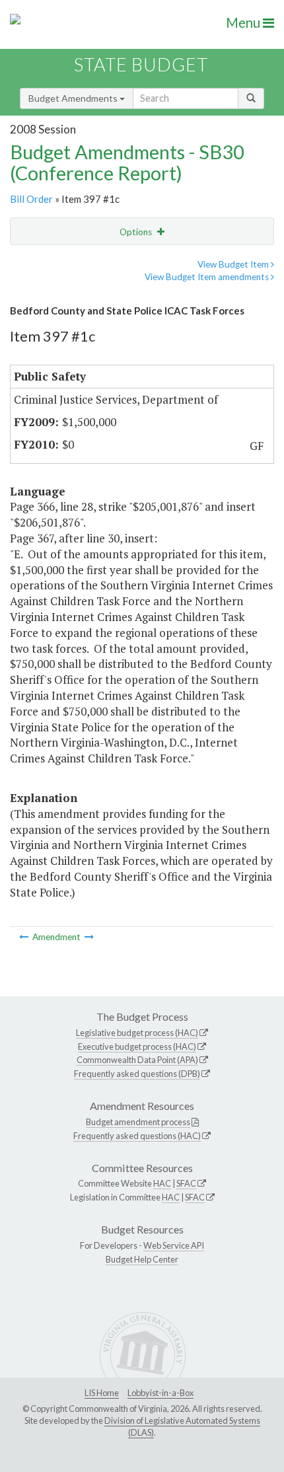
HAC (162, 1183)
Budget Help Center (142, 1259)
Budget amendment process (138, 1122)
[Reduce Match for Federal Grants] (24, 937)
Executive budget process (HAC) (137, 1046)
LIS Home (102, 1392)
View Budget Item (234, 264)
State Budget (141, 64)
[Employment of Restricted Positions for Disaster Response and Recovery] (89, 937)
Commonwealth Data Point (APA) (137, 1059)
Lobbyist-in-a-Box (160, 1392)
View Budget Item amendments (208, 277)
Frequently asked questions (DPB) (137, 1073)
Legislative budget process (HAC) (137, 1032)
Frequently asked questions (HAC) (137, 1135)
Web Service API (173, 1245)
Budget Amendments (74, 98)
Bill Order (31, 199)
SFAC (186, 1183)
